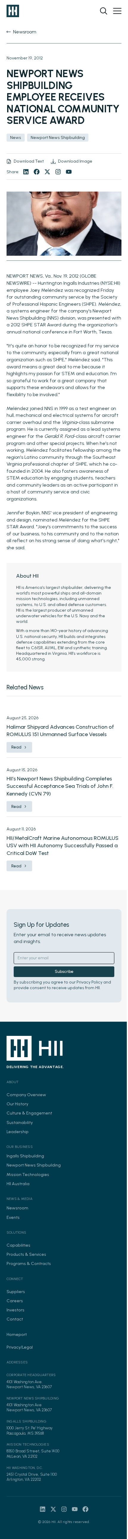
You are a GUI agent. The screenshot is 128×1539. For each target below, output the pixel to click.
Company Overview (26, 1094)
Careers (15, 1300)
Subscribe (64, 971)
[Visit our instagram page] (58, 172)
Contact (15, 1319)
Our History (17, 1104)
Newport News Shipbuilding (34, 1165)
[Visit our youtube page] (69, 172)
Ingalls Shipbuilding (25, 1156)
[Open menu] (117, 11)
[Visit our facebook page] (37, 172)
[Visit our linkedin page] (26, 172)
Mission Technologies (28, 1174)
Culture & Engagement (29, 1113)
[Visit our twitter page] (47, 172)
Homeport (17, 1334)
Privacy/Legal (20, 1347)
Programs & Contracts (29, 1263)
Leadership (18, 1131)
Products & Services (26, 1254)
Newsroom (17, 1208)
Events (13, 1217)
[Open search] (104, 11)
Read (16, 747)
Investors (15, 1310)
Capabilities (18, 1245)
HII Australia (18, 1183)
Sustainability (20, 1122)
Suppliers (16, 1291)
